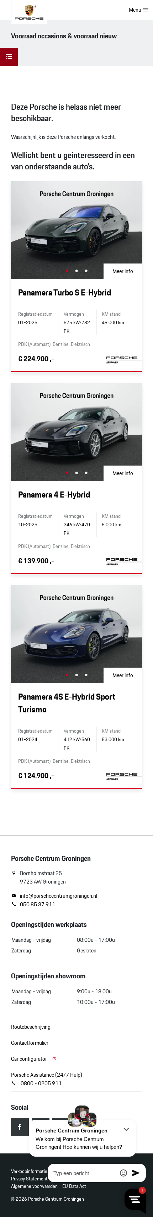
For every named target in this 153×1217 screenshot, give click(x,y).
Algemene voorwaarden (34, 1186)
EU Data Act (74, 1186)
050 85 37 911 (37, 904)
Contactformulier (29, 1042)
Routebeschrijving (31, 1026)
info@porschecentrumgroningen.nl (58, 896)
